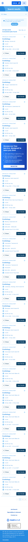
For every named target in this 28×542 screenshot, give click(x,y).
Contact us (14, 515)
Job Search (14, 509)
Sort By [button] (21, 30)
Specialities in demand (14, 512)
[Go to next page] (25, 499)
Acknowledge (6, 539)
